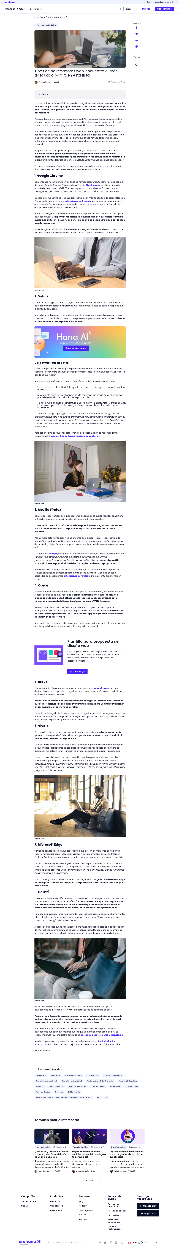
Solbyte (53, 553)
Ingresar (146, 8)
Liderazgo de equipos (113, 1075)
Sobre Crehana (28, 1201)
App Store (149, 1213)
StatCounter (93, 185)
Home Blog (38, 17)
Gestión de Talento (73, 1075)
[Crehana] (15, 9)
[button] (80, 94)
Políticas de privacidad (113, 1205)
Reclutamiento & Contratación (100, 1081)
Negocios (59, 1092)
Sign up (24, 1206)
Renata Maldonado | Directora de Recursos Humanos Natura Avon (64, 1097)
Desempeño (41, 1075)
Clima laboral (92, 1075)
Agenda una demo (76, 348)
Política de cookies (117, 1211)
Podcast (39, 1086)
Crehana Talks (132, 1086)
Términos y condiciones (114, 1220)
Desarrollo (55, 1201)
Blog (81, 1201)
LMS (99, 1097)
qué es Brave (100, 688)
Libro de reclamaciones (115, 1227)
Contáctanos (164, 8)
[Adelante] (99, 1181)
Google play (149, 1205)
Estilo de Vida (74, 1092)
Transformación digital (55, 17)
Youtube (83, 1219)
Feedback (55, 1075)
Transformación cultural (46, 1081)
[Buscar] (120, 9)
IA (106, 1097)
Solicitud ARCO (115, 1215)
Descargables (37, 9)
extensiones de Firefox (76, 575)
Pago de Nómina (43, 1092)
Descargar (79, 671)
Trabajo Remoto (98, 1086)
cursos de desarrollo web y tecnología (102, 1034)
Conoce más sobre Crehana (159, 2)
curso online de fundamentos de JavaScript (75, 436)
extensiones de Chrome (78, 201)
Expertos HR (115, 1086)
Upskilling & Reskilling (127, 1081)
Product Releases (55, 1086)
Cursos (129, 9)
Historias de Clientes (77, 1086)
